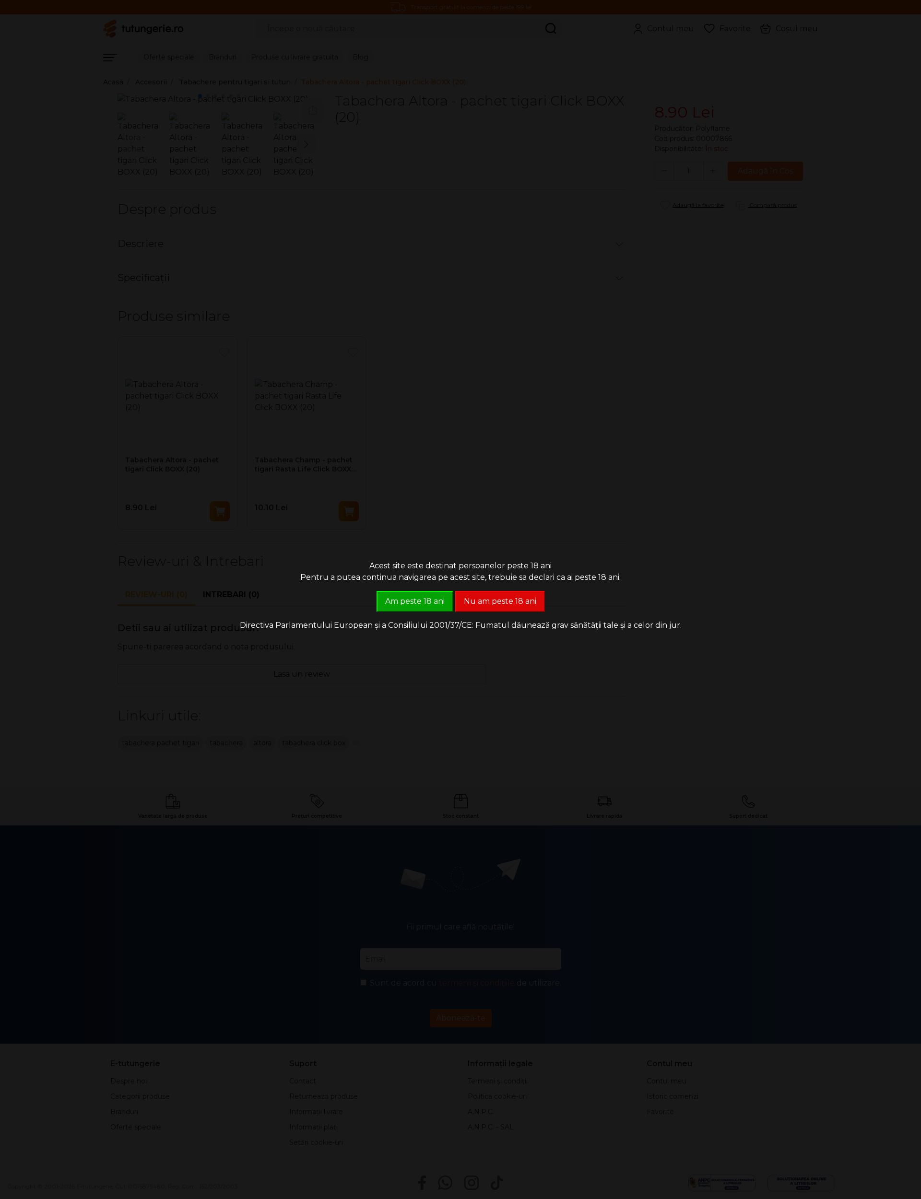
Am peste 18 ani (415, 601)
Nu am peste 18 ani (500, 601)
